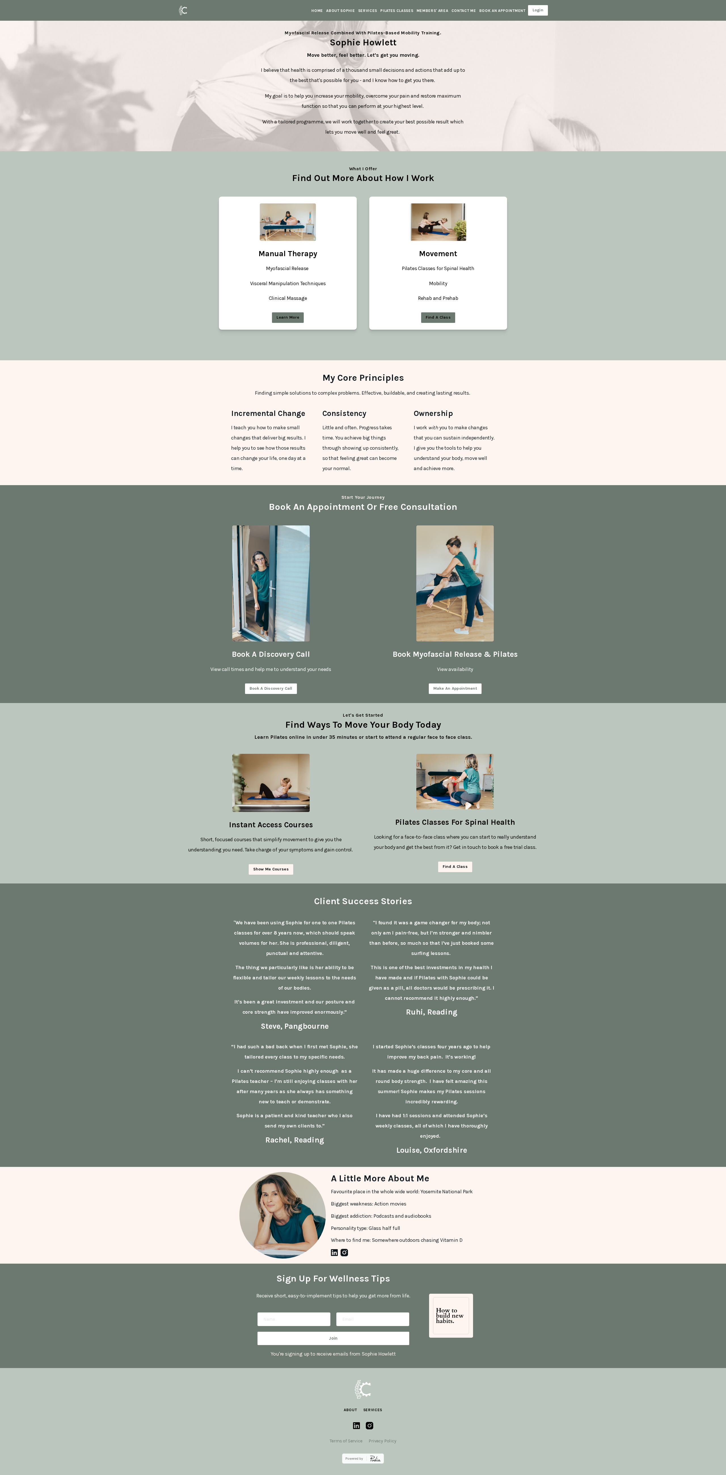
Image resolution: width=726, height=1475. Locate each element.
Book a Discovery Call (271, 688)
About (350, 1410)
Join (333, 1338)
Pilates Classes (396, 11)
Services (367, 11)
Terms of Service (346, 1441)
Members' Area (432, 11)
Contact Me (463, 11)
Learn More (288, 317)
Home (317, 11)
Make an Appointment (455, 688)
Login (538, 10)
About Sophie (340, 11)
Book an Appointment (502, 11)
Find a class (438, 317)
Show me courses (271, 869)
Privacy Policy (382, 1441)
